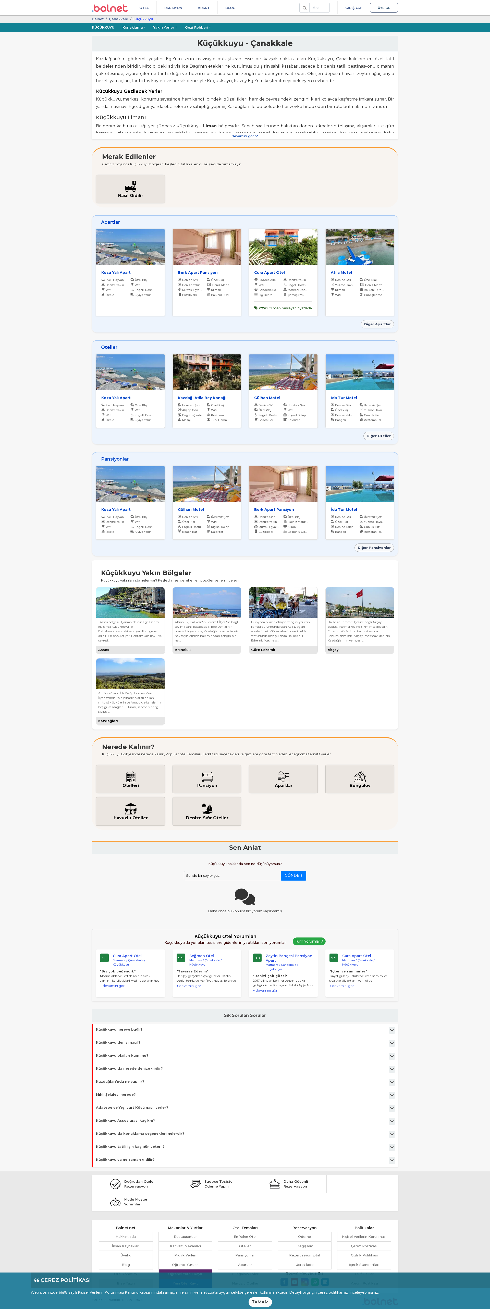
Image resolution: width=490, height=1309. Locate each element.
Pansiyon (173, 8)
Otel (144, 8)
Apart (204, 8)
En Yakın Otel (245, 1236)
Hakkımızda (126, 1236)
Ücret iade (305, 1265)
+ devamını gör (112, 986)
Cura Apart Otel (127, 956)
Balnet (98, 19)
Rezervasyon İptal (304, 1255)
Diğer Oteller (379, 436)
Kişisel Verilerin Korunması (364, 1236)
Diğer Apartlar (377, 324)
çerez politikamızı (333, 1292)
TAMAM (260, 1302)
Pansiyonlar (245, 1255)
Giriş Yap (353, 8)
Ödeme (304, 1236)
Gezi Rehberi (196, 27)
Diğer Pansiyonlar (374, 548)
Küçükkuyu (103, 27)
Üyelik (126, 1255)
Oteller (245, 1246)
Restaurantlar (185, 1236)
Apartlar (245, 1265)
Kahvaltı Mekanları (185, 1246)
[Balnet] (110, 7)
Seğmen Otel (201, 956)
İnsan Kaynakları (125, 1246)
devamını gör (243, 136)
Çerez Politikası (364, 1246)
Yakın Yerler (163, 27)
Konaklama (132, 27)
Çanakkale (118, 19)
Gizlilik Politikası (364, 1255)
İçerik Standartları (364, 1265)
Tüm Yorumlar (308, 941)
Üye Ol (384, 8)
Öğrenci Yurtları (185, 1265)
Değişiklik (305, 1246)
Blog (230, 8)
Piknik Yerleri (185, 1255)
